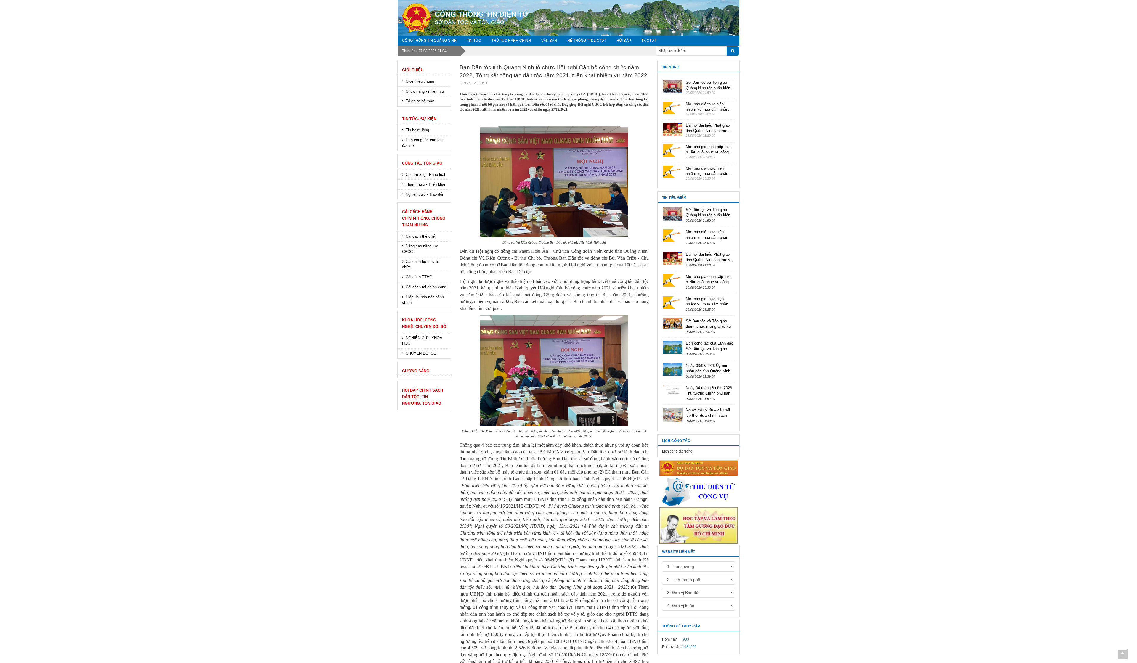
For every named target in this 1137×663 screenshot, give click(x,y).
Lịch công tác (676, 441)
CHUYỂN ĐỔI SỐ (421, 353)
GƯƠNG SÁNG (415, 371)
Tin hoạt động (417, 130)
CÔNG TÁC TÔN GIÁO (422, 163)
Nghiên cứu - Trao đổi (424, 194)
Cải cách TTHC (419, 277)
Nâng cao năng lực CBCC (420, 249)
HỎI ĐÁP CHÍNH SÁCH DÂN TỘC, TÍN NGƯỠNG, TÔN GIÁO (422, 396)
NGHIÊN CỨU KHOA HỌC (422, 341)
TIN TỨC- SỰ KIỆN (419, 119)
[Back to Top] (1122, 654)
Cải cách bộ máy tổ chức (420, 264)
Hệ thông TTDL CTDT (586, 40)
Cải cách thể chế (420, 236)
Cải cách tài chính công (426, 287)
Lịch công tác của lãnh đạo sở (423, 143)
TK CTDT (648, 40)
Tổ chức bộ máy (420, 101)
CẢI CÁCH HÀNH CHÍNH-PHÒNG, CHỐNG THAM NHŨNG (423, 218)
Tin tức (474, 40)
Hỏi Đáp (623, 40)
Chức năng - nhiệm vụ (425, 91)
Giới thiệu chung (420, 81)
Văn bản (549, 40)
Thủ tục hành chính (511, 40)
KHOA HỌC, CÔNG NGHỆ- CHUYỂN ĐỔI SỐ (424, 323)
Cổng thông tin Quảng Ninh (429, 40)
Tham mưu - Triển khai (425, 184)
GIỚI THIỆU (412, 70)
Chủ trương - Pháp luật (425, 174)
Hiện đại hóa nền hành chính (423, 300)
